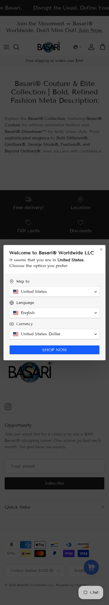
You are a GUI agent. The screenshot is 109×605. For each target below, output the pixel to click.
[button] (54, 292)
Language (25, 302)
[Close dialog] (101, 249)
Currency (24, 324)
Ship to (22, 281)
